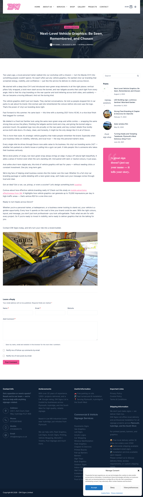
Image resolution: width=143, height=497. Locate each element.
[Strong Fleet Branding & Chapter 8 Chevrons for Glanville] (107, 114)
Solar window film (121, 124)
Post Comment (11, 362)
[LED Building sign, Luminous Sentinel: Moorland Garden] (107, 102)
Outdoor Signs (80, 464)
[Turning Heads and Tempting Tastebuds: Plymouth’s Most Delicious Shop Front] (107, 137)
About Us (47, 6)
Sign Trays (78, 458)
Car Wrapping (80, 438)
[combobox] (119, 75)
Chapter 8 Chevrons (82, 447)
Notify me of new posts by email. (19, 356)
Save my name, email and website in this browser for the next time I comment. (33, 344)
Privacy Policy (116, 393)
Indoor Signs (79, 467)
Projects (92, 6)
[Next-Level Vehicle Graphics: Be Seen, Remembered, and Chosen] (107, 91)
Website (70, 308)
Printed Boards (80, 450)
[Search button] (138, 76)
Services (61, 6)
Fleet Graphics (80, 444)
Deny (112, 487)
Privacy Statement (117, 493)
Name (6, 308)
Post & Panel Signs (82, 479)
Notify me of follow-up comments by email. (23, 350)
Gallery (81, 6)
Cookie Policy (105, 493)
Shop (72, 6)
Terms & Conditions (118, 399)
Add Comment (9, 319)
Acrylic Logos (80, 435)
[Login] (135, 7)
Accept (94, 487)
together (78, 184)
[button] (138, 470)
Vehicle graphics (71, 27)
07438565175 (16, 429)
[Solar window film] (107, 125)
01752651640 (16, 421)
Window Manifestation (83, 441)
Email (38, 308)
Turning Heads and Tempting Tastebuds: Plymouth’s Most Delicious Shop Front (125, 136)
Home (37, 6)
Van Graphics (79, 429)
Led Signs (78, 432)
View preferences (131, 487)
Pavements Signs (81, 426)
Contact (104, 6)
